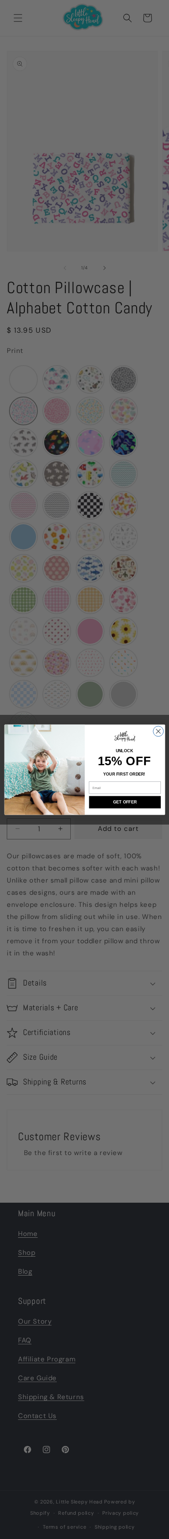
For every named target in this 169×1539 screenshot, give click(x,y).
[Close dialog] (158, 731)
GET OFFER (125, 802)
